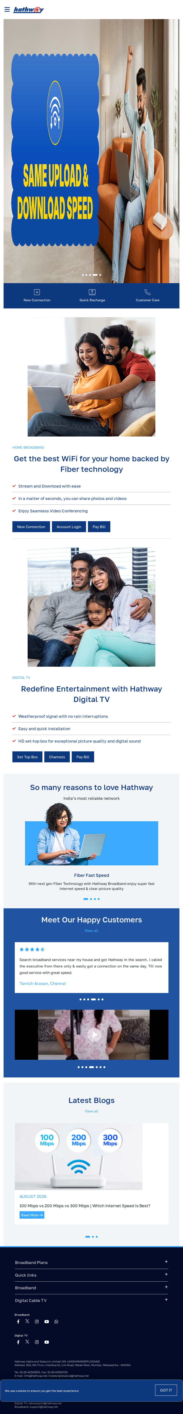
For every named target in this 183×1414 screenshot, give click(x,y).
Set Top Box (27, 757)
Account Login (69, 527)
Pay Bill (99, 527)
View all (91, 930)
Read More (30, 1215)
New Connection (31, 527)
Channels (57, 757)
